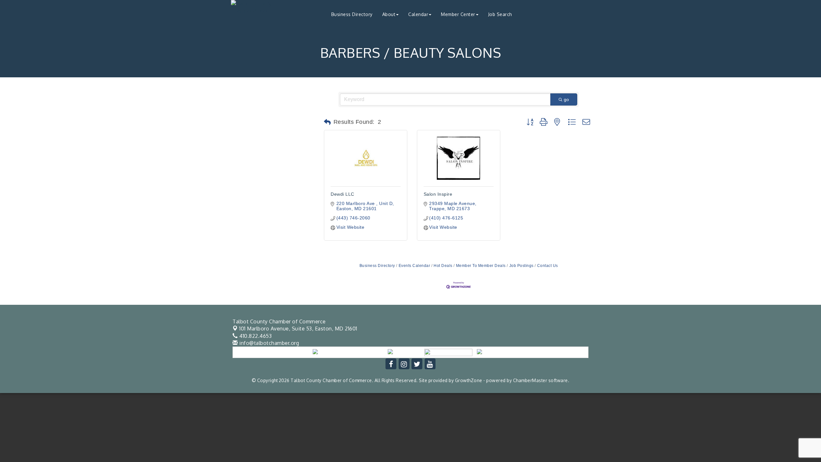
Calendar (418, 14)
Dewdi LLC (342, 194)
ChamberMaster (530, 380)
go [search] (566, 99)
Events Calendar (414, 265)
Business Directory (352, 14)
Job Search (500, 14)
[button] (327, 122)
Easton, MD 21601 (298, 328)
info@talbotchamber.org (268, 343)
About (389, 14)
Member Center (458, 14)
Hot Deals (443, 265)
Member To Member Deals (481, 265)
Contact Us (547, 265)
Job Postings (521, 265)
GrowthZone (468, 380)
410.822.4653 (255, 336)
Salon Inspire (438, 194)
